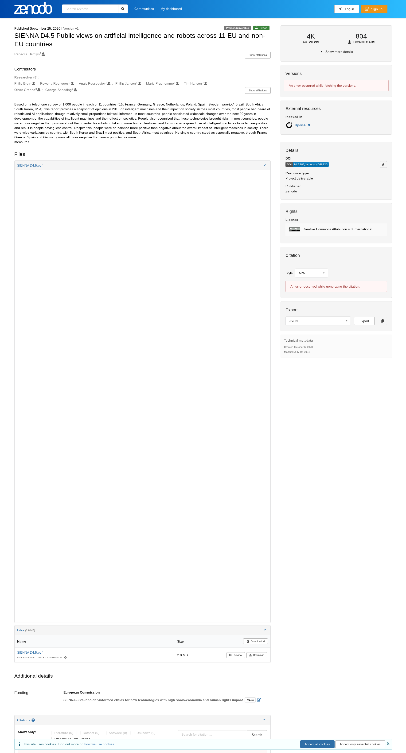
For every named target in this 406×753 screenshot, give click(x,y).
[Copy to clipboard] (383, 164)
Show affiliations (258, 55)
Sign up (376, 9)
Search (257, 735)
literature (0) (63, 733)
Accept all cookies (317, 744)
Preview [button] (237, 655)
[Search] (123, 8)
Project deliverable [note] (237, 28)
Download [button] (258, 655)
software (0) (118, 733)
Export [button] (364, 321)
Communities (144, 9)
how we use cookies (99, 744)
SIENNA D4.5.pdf (30, 652)
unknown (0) (146, 733)
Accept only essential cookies (360, 744)
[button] (142, 165)
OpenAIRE (303, 125)
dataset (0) (91, 733)
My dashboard (171, 9)
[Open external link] (260, 700)
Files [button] (26, 630)
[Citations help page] (33, 720)
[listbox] (311, 273)
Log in (349, 9)
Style (289, 273)
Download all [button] (257, 641)
